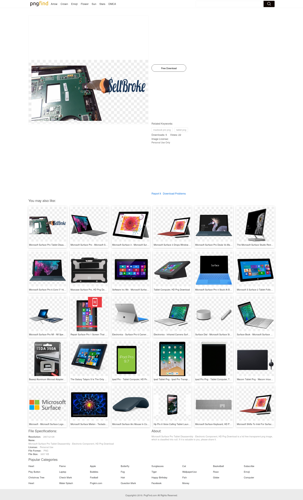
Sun (94, 4)
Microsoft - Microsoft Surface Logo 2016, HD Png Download (59, 424)
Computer (249, 477)
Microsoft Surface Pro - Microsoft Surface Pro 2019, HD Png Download (106, 244)
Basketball (218, 466)
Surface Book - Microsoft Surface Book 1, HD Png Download (267, 334)
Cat (184, 466)
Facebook (157, 483)
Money (185, 483)
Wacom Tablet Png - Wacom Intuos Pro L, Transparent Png (266, 379)
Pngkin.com (96, 483)
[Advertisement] (88, 38)
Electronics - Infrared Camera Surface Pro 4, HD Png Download (185, 334)
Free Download (169, 68)
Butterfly (125, 466)
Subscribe (249, 466)
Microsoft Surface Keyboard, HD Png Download (219, 424)
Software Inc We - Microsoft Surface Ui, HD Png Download (141, 289)
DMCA (112, 4)
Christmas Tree (36, 477)
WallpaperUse (189, 471)
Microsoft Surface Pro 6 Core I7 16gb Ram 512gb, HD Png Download (63, 289)
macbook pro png (162, 129)
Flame (62, 466)
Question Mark (128, 483)
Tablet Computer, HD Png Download (172, 289)
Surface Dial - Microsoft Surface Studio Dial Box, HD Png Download (228, 334)
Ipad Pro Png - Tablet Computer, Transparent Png (220, 379)
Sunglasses (158, 466)
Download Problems (174, 193)
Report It (156, 193)
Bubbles (94, 471)
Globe (216, 477)
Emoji (74, 4)
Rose (216, 471)
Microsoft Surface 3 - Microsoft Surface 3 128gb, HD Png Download (146, 244)
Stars (102, 4)
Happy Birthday (159, 477)
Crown (64, 4)
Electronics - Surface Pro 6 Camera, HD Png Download (139, 334)
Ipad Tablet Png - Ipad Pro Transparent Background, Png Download (187, 379)
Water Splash (66, 483)
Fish (184, 477)
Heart (31, 466)
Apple (93, 466)
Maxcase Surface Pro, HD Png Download (91, 289)
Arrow (54, 4)
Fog (123, 471)
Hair (123, 477)
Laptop (62, 471)
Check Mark (65, 477)
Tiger (154, 471)
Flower (85, 4)
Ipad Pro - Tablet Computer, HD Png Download (135, 379)
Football (94, 477)
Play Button (34, 471)
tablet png (181, 129)
